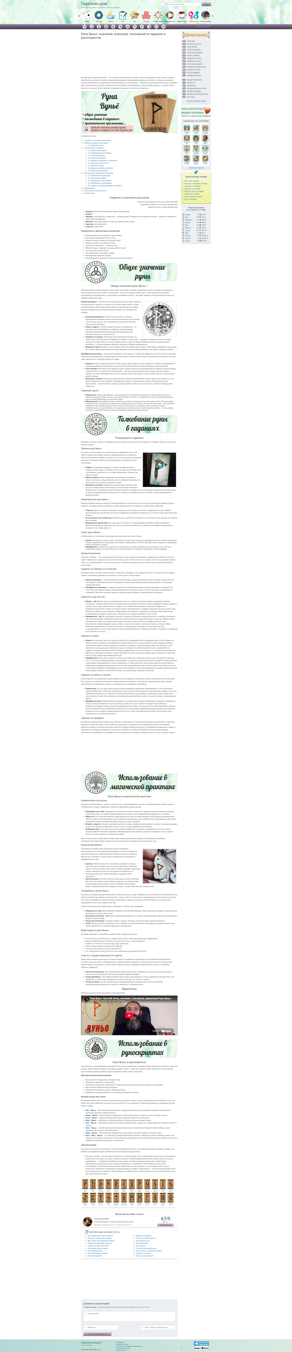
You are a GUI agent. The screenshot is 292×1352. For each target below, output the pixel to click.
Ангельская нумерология (197, 94)
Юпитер (188, 228)
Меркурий (188, 220)
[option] (87, 18)
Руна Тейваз (116, 1204)
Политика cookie (123, 1348)
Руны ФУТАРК (192, 47)
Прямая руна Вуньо (97, 150)
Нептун (187, 236)
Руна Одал (170, 1204)
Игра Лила (191, 97)
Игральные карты (194, 44)
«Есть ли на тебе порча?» (146, 1238)
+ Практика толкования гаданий (196, 101)
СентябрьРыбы (205, 163)
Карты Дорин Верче (195, 53)
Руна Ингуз (155, 1204)
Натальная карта (170, 21)
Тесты (122, 21)
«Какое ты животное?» (145, 1256)
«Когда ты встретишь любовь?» (99, 1238)
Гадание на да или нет (98, 163)
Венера (187, 222)
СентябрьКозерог (186, 163)
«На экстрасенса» (143, 1241)
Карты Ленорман (194, 50)
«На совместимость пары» (97, 1248)
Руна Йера (170, 1190)
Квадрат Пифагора (194, 80)
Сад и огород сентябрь (193, 196)
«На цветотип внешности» (146, 1248)
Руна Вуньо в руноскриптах (95, 190)
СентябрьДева (205, 143)
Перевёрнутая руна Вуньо (100, 153)
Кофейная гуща (181, 21)
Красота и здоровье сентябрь (196, 183)
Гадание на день (96, 165)
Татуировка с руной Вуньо (100, 180)
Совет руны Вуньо (96, 155)
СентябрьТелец (196, 133)
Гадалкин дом (94, 3)
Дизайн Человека (194, 91)
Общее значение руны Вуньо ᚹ (96, 143)
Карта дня (191, 41)
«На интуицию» (142, 1243)
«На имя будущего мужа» (97, 1253)
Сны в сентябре (190, 199)
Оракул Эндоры (193, 55)
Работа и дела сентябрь (193, 191)
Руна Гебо (131, 1190)
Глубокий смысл (96, 145)
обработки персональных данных (140, 1307)
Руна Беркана (124, 1204)
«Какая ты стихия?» (143, 1253)
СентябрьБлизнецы (205, 133)
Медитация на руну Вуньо (100, 183)
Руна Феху (85, 1190)
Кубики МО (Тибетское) (196, 67)
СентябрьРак (186, 143)
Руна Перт (93, 1204)
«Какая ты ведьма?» (144, 1236)
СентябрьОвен (186, 133)
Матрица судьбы (158, 21)
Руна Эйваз (85, 1204)
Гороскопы (99, 21)
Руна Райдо (116, 1190)
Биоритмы (191, 86)
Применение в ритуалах (99, 175)
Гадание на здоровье (98, 170)
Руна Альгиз (101, 1204)
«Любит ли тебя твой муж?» (98, 1246)
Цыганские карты (194, 58)
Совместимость (193, 21)
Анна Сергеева (101, 1219)
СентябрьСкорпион (196, 153)
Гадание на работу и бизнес (100, 168)
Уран (186, 233)
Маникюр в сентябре (192, 189)
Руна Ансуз (108, 1190)
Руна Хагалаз (147, 1190)
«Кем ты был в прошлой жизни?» (149, 1251)
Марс (187, 225)
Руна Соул (108, 1204)
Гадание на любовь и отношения (102, 160)
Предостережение (97, 158)
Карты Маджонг (193, 73)
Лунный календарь (205, 21)
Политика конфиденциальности (129, 1346)
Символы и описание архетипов (97, 140)
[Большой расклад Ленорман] (196, 112)
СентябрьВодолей (196, 163)
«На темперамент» (94, 1256)
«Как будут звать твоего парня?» (100, 1236)
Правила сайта (122, 1344)
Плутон (187, 238)
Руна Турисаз (100, 1190)
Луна (186, 217)
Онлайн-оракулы (194, 75)
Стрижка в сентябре (192, 186)
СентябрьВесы (186, 153)
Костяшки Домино (195, 64)
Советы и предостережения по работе (105, 185)
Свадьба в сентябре (191, 194)
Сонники (110, 21)
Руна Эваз (131, 1204)
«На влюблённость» (95, 1251)
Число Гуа (191, 83)
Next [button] (213, 15)
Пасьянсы (146, 21)
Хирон (187, 241)
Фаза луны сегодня (191, 181)
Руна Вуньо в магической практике (98, 173)
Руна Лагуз (147, 1204)
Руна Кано (124, 1190)
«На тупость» (141, 1246)
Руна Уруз (92, 1190)
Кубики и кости (193, 70)
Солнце (187, 214)
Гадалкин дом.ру (91, 1342)
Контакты (120, 1342)
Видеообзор (89, 188)
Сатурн (187, 230)
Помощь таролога (203, 26)
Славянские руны (194, 61)
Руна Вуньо (139, 1190)
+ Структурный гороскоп (196, 168)
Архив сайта (121, 1350)
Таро (134, 21)
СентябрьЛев (196, 143)
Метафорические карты (197, 88)
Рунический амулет (97, 178)
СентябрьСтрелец (205, 153)
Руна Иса (162, 1190)
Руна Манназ (139, 1204)
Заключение (89, 193)
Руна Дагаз (163, 1204)
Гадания (87, 21)
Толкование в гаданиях (93, 148)
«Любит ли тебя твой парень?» (99, 1243)
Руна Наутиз (155, 1190)
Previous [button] (79, 15)
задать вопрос (165, 1225)
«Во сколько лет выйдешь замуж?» (101, 1241)
